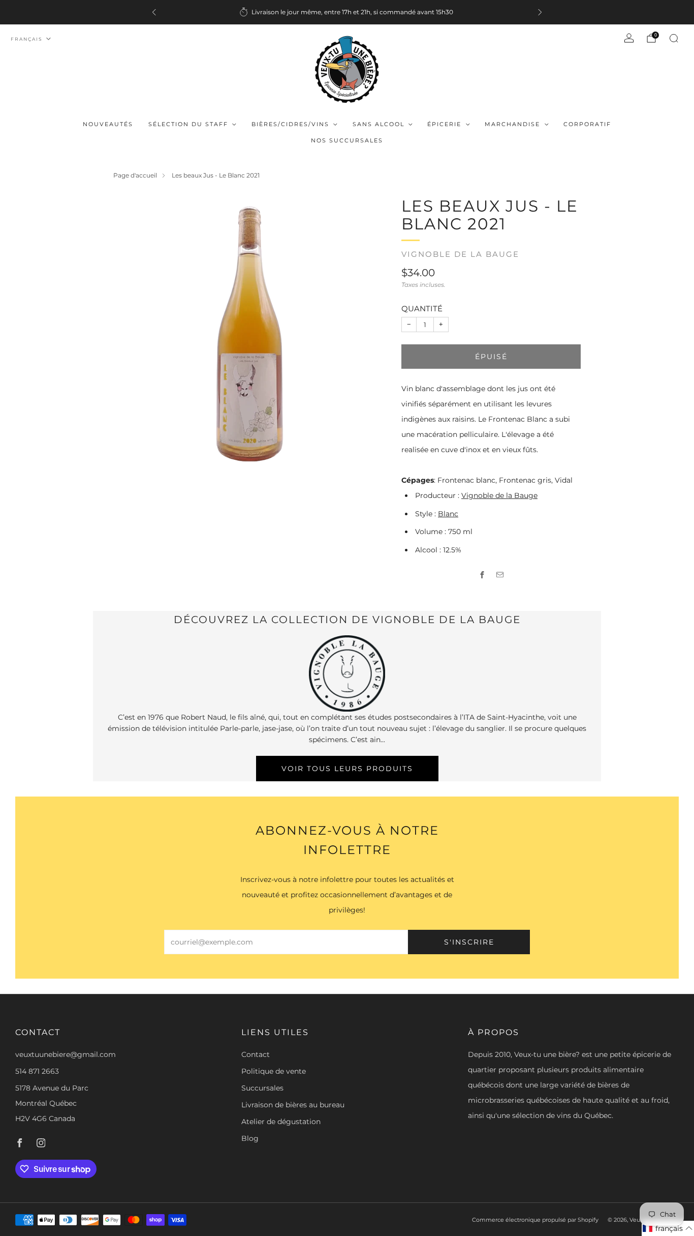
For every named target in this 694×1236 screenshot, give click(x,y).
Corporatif (587, 124)
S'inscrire (469, 942)
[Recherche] (674, 38)
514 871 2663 (37, 1071)
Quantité (422, 308)
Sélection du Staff (188, 124)
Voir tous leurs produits (347, 768)
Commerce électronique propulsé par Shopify (535, 1219)
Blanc (448, 513)
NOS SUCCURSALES (347, 140)
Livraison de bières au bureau (292, 1104)
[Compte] (629, 38)
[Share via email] (500, 575)
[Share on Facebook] (482, 575)
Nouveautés (108, 124)
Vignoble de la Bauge (460, 254)
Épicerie (444, 124)
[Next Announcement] (540, 12)
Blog (250, 1138)
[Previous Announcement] (154, 12)
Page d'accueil (135, 175)
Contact (255, 1054)
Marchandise (512, 124)
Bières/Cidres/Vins (290, 124)
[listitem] (347, 12)
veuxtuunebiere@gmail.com (65, 1054)
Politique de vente (273, 1071)
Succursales (262, 1088)
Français (27, 39)
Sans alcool (378, 124)
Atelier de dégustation (281, 1121)
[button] (668, 1228)
